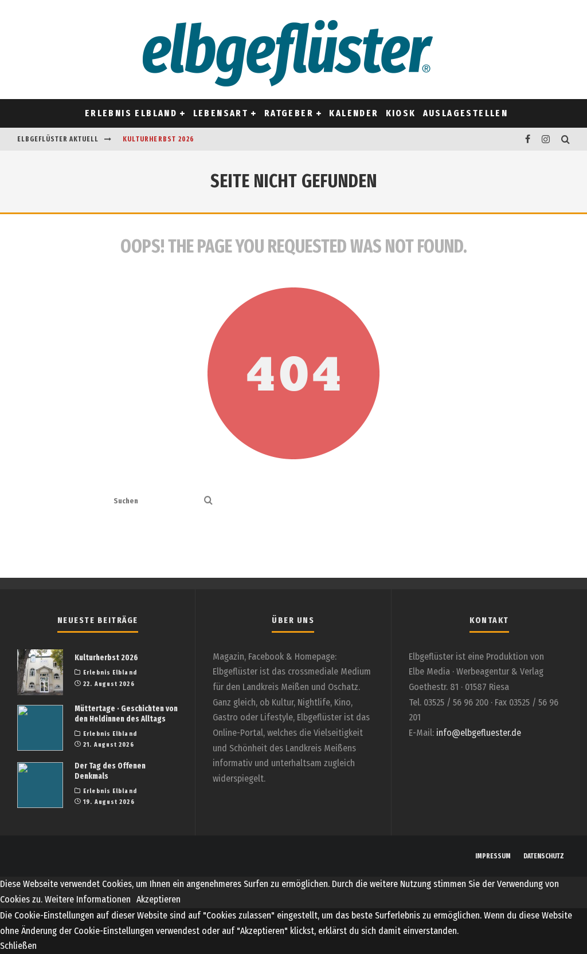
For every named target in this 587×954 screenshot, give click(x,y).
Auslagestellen (465, 113)
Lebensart (221, 113)
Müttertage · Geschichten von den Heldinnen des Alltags (126, 714)
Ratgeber (289, 113)
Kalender (353, 113)
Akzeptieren (158, 899)
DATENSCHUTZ (543, 856)
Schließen (18, 945)
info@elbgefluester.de (478, 732)
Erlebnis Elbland (131, 113)
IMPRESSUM (493, 856)
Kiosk (401, 113)
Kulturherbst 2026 (158, 139)
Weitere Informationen (88, 899)
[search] (208, 501)
